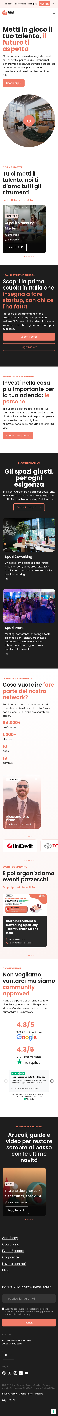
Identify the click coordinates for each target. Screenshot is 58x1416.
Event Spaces (13, 1251)
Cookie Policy (26, 1393)
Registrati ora (29, 347)
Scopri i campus (29, 507)
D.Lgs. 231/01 (8, 1400)
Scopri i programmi (18, 435)
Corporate (10, 1257)
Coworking (10, 1244)
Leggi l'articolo (16, 1210)
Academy (10, 1238)
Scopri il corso (29, 336)
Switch (44, 3)
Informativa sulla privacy (17, 1314)
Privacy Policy (9, 1393)
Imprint (39, 1393)
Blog (5, 1270)
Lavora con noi (14, 1264)
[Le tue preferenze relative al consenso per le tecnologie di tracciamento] (53, 1411)
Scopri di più (13, 83)
